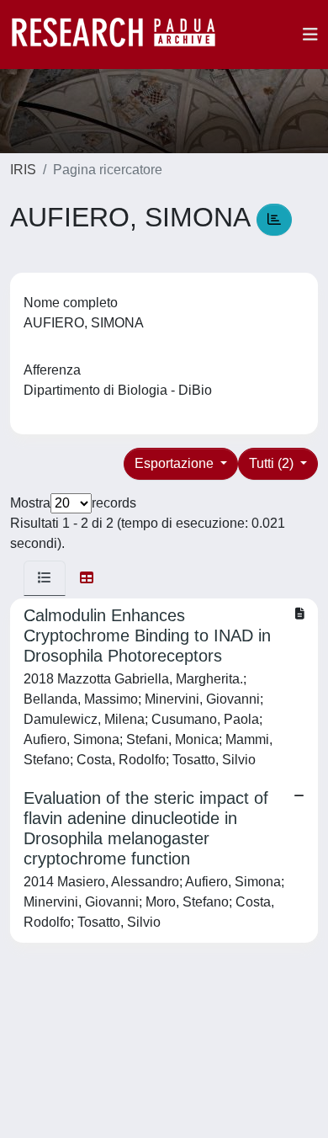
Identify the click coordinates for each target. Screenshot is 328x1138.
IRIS (23, 169)
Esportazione (176, 463)
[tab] (45, 578)
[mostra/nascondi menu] (310, 34)
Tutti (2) (273, 463)
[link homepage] (122, 34)
